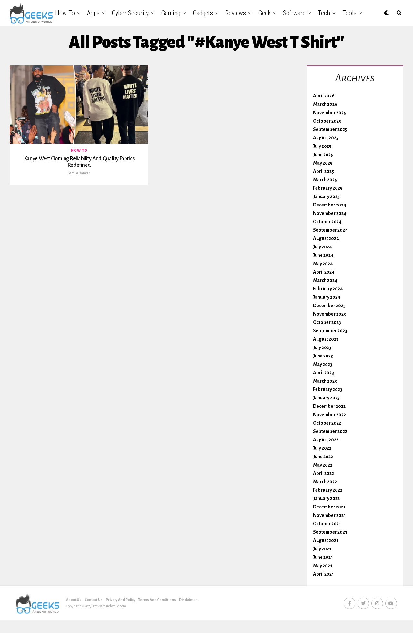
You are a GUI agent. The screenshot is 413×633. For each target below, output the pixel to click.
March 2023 (325, 381)
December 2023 (329, 305)
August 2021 (325, 540)
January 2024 (326, 297)
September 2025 (330, 129)
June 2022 (323, 456)
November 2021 (329, 515)
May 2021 (322, 565)
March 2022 (325, 481)
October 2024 (327, 221)
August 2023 (325, 339)
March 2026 (325, 104)
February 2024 (328, 288)
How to (65, 13)
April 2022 (323, 473)
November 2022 (329, 414)
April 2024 (324, 272)
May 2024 (323, 263)
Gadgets (203, 13)
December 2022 (329, 406)
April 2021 (323, 574)
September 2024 (330, 230)
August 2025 (325, 137)
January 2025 (326, 196)
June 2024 (323, 255)
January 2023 (326, 397)
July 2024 (322, 246)
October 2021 (327, 523)
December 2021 (329, 506)
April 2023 (323, 372)
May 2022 (322, 464)
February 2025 (327, 188)
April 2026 (324, 95)
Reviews (235, 13)
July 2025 (322, 146)
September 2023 (330, 330)
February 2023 (327, 389)
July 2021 (322, 548)
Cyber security (130, 13)
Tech (324, 13)
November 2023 (329, 313)
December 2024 (329, 204)
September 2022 (330, 431)
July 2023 (322, 347)
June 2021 (323, 557)
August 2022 (325, 439)
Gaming (170, 13)
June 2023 (323, 355)
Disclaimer (188, 600)
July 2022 (322, 448)
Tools (349, 13)
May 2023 (322, 364)
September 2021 (330, 532)
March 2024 (325, 280)
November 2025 (329, 112)
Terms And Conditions (157, 600)
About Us (73, 600)
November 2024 (330, 213)
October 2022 (327, 423)
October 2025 (327, 121)
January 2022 (326, 498)
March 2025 (325, 179)
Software (294, 13)
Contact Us (94, 600)
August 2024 (326, 238)
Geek (264, 13)
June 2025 (323, 154)
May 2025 (322, 163)
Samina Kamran (79, 173)
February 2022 (327, 490)
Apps (93, 13)
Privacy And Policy (120, 600)
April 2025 (323, 171)
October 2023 (327, 322)
